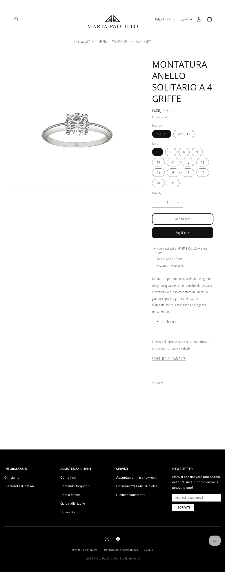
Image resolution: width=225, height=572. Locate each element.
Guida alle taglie (72, 503)
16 (187, 172)
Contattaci (68, 477)
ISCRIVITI (183, 507)
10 (158, 162)
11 (173, 162)
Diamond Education (19, 486)
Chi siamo (12, 477)
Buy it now (183, 232)
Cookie (148, 549)
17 (202, 172)
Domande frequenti (75, 486)
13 (202, 162)
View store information (169, 266)
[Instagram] (107, 539)
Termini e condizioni (85, 549)
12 (187, 162)
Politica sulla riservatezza (121, 549)
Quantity (156, 193)
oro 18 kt (183, 134)
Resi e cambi (70, 495)
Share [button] (159, 383)
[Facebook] (118, 539)
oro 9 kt (162, 134)
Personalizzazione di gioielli (137, 486)
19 (173, 183)
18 (158, 183)
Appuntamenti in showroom (137, 477)
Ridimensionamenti (130, 495)
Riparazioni (69, 512)
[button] (17, 19)
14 (158, 172)
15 (173, 172)
